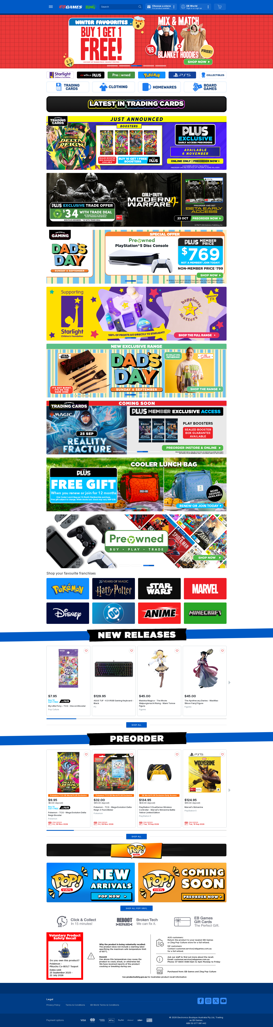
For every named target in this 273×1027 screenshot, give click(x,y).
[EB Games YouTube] (223, 1001)
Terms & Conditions (75, 1005)
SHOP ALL (136, 725)
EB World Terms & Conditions (104, 1005)
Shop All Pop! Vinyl (136, 908)
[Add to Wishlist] (86, 650)
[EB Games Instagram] (208, 1001)
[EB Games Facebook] (200, 1001)
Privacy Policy (53, 1005)
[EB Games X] (216, 1001)
